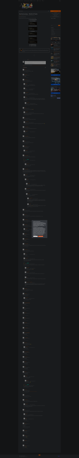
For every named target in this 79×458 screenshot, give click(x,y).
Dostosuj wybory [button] (35, 236)
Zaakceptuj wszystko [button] (40, 236)
